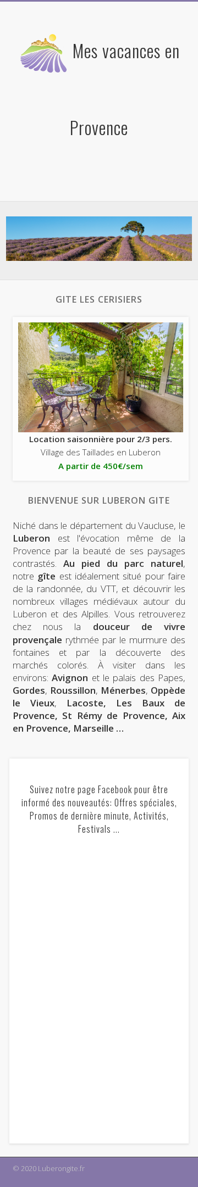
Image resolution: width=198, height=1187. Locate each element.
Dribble (105, 179)
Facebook (82, 179)
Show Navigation (159, 98)
